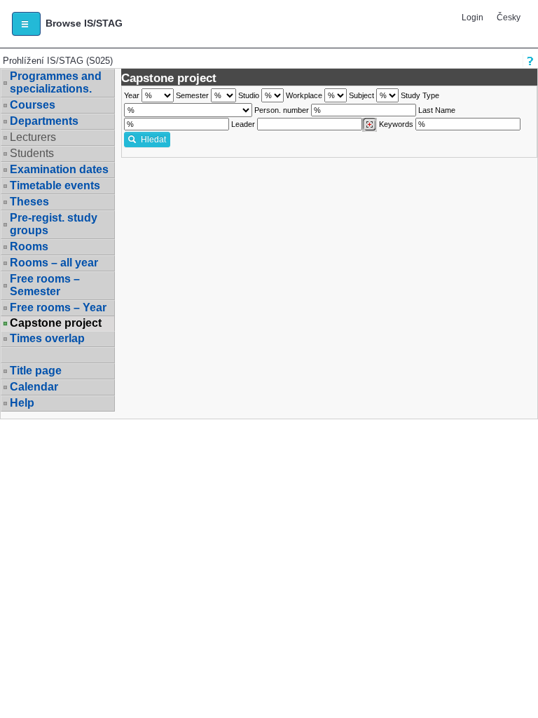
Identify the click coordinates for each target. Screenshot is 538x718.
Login (472, 17)
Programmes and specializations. (56, 82)
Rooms (29, 246)
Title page (36, 371)
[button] (26, 24)
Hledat (153, 139)
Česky (508, 17)
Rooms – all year (54, 263)
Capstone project (56, 323)
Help (22, 403)
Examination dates (59, 169)
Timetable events (55, 185)
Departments (44, 121)
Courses (32, 105)
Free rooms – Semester (45, 285)
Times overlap (47, 338)
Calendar (34, 387)
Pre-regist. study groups (53, 224)
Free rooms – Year (58, 307)
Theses (29, 202)
